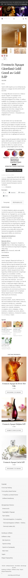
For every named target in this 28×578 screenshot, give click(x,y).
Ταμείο (3, 554)
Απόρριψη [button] (24, 4)
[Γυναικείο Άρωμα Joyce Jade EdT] (7, 340)
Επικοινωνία (5, 508)
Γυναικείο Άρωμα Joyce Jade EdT (6, 344)
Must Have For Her (17, 179)
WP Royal (17, 575)
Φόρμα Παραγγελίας (7, 558)
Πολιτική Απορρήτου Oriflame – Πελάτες (14, 522)
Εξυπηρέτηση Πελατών (8, 505)
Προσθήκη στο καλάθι (14, 170)
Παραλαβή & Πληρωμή (8, 512)
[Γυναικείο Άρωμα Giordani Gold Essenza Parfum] (18, 324)
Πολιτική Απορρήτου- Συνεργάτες (12, 519)
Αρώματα (14, 181)
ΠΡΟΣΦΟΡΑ (8, 187)
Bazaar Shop (10, 177)
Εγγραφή (4, 484)
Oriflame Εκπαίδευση (8, 498)
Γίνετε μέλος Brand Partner (9, 491)
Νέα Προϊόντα (6, 540)
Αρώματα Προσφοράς (12, 183)
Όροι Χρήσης (5, 515)
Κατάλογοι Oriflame (7, 533)
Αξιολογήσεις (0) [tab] (17, 202)
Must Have (5, 550)
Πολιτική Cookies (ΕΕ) (9, 526)
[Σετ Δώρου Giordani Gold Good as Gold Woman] (7, 324)
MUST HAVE (10, 179)
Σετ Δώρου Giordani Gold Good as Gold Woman (7, 329)
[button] (23, 26)
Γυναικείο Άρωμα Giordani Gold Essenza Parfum (17, 329)
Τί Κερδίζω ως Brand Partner (10, 494)
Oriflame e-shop (6, 536)
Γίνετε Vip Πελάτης (7, 487)
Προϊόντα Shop (6, 543)
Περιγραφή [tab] (6, 202)
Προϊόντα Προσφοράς (8, 547)
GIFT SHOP (16, 177)
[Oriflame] (14, 8)
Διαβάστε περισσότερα (14, 430)
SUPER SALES (9, 181)
